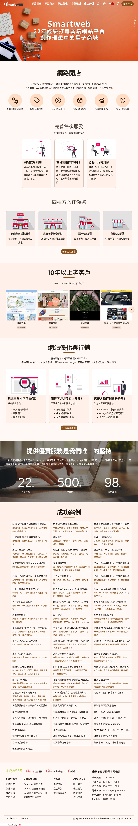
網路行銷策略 (116, 592)
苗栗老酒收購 (100, 567)
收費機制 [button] (76, 3)
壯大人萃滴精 (65, 531)
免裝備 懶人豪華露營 (62, 670)
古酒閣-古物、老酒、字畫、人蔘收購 (71, 640)
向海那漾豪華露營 (37, 567)
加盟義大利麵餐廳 (29, 528)
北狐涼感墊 (68, 567)
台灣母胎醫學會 (20, 742)
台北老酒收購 (100, 579)
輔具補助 (39, 618)
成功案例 (89, 3)
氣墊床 (122, 528)
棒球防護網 (34, 683)
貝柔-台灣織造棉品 (103, 537)
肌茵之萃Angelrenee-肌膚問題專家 (70, 589)
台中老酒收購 (113, 567)
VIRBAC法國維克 (113, 605)
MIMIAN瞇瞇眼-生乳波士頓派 (25, 670)
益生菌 (67, 622)
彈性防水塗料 (59, 657)
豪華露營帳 (62, 674)
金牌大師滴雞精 (20, 711)
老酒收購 (16, 554)
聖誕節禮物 (66, 609)
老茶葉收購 (81, 644)
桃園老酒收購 (113, 579)
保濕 (61, 592)
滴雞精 (64, 618)
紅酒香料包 (122, 631)
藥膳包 (62, 544)
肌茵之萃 (21, 323)
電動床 (106, 528)
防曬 (78, 622)
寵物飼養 (39, 541)
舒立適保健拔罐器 (72, 570)
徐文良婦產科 (19, 730)
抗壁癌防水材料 (62, 661)
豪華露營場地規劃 (101, 618)
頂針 (69, 635)
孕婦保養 (76, 592)
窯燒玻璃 (35, 605)
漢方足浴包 (77, 541)
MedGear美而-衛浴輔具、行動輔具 (111, 666)
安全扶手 (98, 670)
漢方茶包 (57, 541)
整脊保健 (76, 579)
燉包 (96, 635)
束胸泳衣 (82, 696)
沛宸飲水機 (17, 696)
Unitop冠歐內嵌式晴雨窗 (116, 323)
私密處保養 (73, 618)
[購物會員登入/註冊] (104, 3)
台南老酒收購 (31, 579)
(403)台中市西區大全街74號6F (107, 794)
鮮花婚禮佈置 (113, 644)
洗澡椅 (15, 618)
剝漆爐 (70, 683)
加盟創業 (16, 528)
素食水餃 (31, 631)
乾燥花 (73, 605)
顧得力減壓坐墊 (80, 567)
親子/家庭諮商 (108, 687)
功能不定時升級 (99, 162)
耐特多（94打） (20, 679)
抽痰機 (33, 592)
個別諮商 (107, 683)
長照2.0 (109, 661)
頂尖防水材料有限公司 (64, 653)
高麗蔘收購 (68, 648)
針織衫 (124, 554)
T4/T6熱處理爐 (67, 687)
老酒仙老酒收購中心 (22, 550)
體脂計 (19, 622)
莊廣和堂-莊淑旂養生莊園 (65, 524)
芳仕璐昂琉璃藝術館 (22, 602)
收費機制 (77, 793)
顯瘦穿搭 (98, 557)
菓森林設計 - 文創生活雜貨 (107, 711)
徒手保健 (57, 579)
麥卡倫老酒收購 (29, 554)
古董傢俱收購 (59, 644)
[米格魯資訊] (14, 770)
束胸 (65, 696)
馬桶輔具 (125, 670)
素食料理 (22, 631)
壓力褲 (56, 554)
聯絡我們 (77, 788)
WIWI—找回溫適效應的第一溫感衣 (70, 550)
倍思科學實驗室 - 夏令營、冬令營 (69, 718)
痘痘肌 (60, 596)
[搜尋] (98, 3)
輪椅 (109, 531)
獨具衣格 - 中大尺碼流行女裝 (108, 550)
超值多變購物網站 (53, 233)
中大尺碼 (98, 554)
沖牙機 (116, 531)
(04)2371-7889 (111, 781)
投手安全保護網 (25, 687)
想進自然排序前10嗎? (22, 398)
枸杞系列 (66, 541)
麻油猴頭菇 (27, 635)
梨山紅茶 (28, 644)
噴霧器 (15, 592)
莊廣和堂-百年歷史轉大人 (25, 736)
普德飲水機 (29, 696)
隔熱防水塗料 (73, 657)
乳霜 (55, 592)
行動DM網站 (117, 233)
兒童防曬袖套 (107, 541)
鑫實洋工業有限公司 (22, 653)
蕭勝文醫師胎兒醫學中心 (65, 705)
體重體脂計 (99, 661)
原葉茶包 (37, 644)
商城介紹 (10, 797)
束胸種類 (57, 699)
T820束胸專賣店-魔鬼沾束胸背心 (69, 692)
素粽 (14, 631)
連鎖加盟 (22, 531)
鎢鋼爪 (62, 635)
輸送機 (77, 683)
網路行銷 (50, 3)
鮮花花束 (125, 644)
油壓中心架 (73, 631)
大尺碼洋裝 (108, 554)
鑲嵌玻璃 (26, 605)
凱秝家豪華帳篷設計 (104, 615)
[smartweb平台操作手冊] (75, 770)
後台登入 (127, 3)
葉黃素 (56, 618)
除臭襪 (103, 544)
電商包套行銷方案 (32, 797)
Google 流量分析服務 (34, 788)
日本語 (105, 799)
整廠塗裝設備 (59, 683)
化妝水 (68, 592)
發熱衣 (81, 554)
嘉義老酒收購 (18, 579)
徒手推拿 (66, 579)
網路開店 (10, 784)
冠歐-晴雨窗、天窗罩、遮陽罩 (108, 692)
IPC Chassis (31, 657)
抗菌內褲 (65, 554)
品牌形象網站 (85, 233)
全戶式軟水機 (30, 699)
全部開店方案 (69, 251)
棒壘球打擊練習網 (20, 683)
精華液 (68, 596)
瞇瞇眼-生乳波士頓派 (22, 666)
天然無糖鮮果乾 (100, 631)
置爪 (82, 631)
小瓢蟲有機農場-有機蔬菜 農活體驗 (70, 711)
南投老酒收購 (119, 570)
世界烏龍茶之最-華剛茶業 (25, 640)
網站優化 (63, 3)
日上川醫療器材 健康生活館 (25, 589)
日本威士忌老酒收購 (28, 557)
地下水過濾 (17, 699)
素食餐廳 (41, 631)
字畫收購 (70, 644)
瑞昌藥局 (57, 615)
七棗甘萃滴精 (72, 528)
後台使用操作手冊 (68, 162)
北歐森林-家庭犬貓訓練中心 (26, 537)
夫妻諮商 (117, 683)
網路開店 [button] (37, 3)
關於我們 (77, 784)
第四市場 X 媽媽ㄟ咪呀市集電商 (109, 742)
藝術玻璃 (16, 605)
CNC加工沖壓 (18, 657)
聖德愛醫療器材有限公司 (106, 653)
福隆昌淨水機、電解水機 (24, 692)
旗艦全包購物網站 (20, 233)
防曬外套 (119, 541)
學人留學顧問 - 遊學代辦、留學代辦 (29, 718)
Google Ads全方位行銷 (35, 793)
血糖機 (31, 618)
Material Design (101, 592)
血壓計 (114, 528)
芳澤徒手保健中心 (62, 576)
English (96, 799)
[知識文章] (54, 770)
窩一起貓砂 (58, 567)
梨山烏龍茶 (17, 644)
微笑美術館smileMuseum (107, 724)
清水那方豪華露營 (20, 567)
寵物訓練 (16, 541)
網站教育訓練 (33, 162)
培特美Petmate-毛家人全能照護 (110, 602)
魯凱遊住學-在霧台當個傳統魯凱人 (70, 736)
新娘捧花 (65, 605)
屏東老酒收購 (24, 583)
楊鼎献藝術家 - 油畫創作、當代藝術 (29, 705)
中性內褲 (57, 696)
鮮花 (80, 605)
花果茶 (112, 631)
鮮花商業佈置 (100, 644)
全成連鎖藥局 (59, 730)
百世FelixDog (109, 609)
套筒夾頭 (63, 631)
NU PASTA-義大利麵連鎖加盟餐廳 (29, 524)
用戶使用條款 (12, 818)
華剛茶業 (84, 323)
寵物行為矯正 (28, 541)
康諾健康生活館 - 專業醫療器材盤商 (111, 524)
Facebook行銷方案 (33, 784)
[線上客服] (118, 3)
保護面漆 (85, 657)
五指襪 (97, 541)
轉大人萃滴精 (59, 528)
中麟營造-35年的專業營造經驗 (27, 724)
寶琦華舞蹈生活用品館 (105, 705)
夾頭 (55, 631)
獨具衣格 (53, 323)
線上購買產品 (60, 793)
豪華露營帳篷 (117, 618)
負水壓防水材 (76, 661)
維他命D (83, 618)
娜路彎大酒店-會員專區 (105, 736)
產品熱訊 (58, 788)
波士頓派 (22, 674)
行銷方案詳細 (69, 428)
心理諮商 (98, 683)
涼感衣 (73, 554)
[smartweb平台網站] (34, 770)
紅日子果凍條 (78, 531)
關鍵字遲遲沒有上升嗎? (66, 398)
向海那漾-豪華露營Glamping (67, 666)
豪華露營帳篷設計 (115, 622)
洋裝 (117, 554)
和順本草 (57, 537)
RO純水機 (41, 699)
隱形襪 (110, 544)
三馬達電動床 (100, 657)
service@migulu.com (114, 790)
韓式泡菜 (16, 635)
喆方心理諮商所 (101, 679)
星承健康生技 (59, 563)
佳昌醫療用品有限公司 (23, 748)
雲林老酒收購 (105, 570)
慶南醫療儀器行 (20, 615)
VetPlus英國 (99, 605)
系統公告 (58, 784)
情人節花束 (77, 609)
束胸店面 (72, 696)
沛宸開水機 (40, 696)
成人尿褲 (24, 592)
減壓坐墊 (98, 528)
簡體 (112, 799)
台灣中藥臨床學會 (62, 742)
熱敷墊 (103, 531)
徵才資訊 (25, 818)
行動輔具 (115, 670)
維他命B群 (57, 622)
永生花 (56, 605)
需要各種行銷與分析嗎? (109, 398)
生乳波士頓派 (33, 674)
